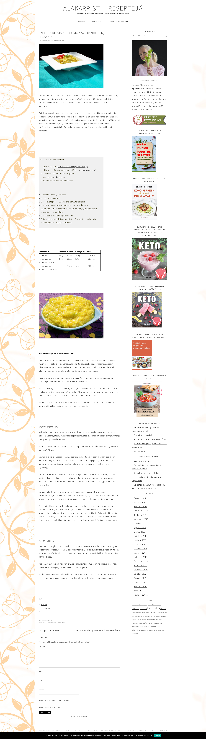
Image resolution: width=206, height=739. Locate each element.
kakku (162, 612)
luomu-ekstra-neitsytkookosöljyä (73, 166)
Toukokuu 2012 (141, 594)
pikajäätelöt (111, 120)
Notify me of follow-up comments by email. (54, 700)
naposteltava (157, 623)
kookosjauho (157, 616)
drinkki (153, 605)
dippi (149, 605)
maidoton (54, 622)
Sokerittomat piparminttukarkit (147, 473)
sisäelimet (153, 626)
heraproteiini (143, 609)
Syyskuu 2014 (140, 498)
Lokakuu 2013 (140, 523)
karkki (136, 616)
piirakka (163, 623)
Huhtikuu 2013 (140, 548)
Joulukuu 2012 (140, 565)
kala (166, 612)
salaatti (148, 626)
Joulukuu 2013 (140, 515)
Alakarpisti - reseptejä (103, 8)
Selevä (157, 735)
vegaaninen (61, 622)
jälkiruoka (153, 612)
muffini (145, 623)
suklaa (158, 626)
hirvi (164, 609)
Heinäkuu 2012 (140, 586)
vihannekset (135, 633)
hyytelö (134, 612)
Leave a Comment (59, 40)
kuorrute (163, 616)
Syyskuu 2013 (140, 527)
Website (42, 689)
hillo (161, 609)
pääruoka (143, 626)
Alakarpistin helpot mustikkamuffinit (150, 439)
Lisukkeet (49, 620)
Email (41, 680)
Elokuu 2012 (139, 582)
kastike (140, 616)
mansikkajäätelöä (58, 127)
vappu (155, 630)
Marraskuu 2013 (141, 519)
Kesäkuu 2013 (140, 540)
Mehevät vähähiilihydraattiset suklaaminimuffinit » (98, 630)
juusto (147, 612)
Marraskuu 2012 (141, 569)
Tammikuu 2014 (141, 510)
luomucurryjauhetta (86, 170)
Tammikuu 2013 (141, 561)
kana (133, 616)
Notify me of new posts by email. (51, 707)
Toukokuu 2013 (141, 544)
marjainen (135, 623)
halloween (158, 605)
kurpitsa (134, 619)
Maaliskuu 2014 (141, 502)
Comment (43, 646)
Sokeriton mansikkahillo (144, 435)
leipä (137, 619)
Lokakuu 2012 (140, 573)
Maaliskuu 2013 (141, 552)
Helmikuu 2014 (140, 506)
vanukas (151, 630)
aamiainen (135, 605)
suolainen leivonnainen (138, 630)
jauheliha (138, 612)
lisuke (49, 622)
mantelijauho (157, 620)
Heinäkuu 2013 (140, 536)
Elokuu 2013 (139, 531)
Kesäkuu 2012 (140, 590)
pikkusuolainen (136, 626)
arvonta (145, 605)
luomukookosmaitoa (56, 177)
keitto (144, 616)
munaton (150, 623)
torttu (146, 630)
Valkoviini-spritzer (141, 451)
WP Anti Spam (83, 716)
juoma (143, 612)
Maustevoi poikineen (143, 461)
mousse (140, 623)
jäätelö (158, 612)
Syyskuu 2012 (140, 578)
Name (41, 671)
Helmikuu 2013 (140, 557)
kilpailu (151, 616)
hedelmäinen (135, 609)
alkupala (140, 605)
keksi (147, 616)
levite (141, 619)
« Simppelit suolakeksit (49, 630)
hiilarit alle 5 (153, 608)
